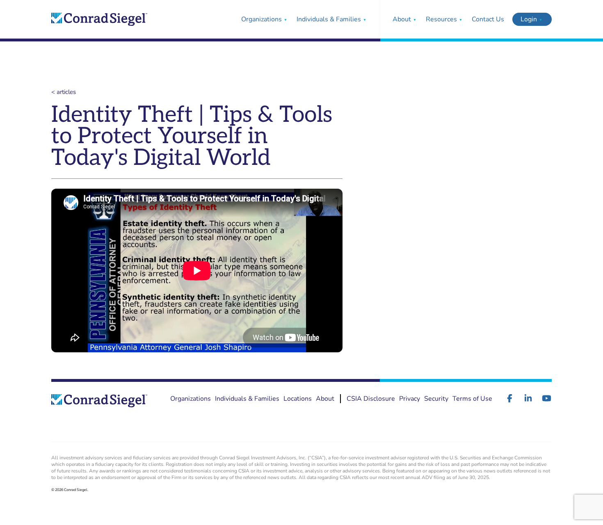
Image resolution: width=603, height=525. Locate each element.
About (402, 19)
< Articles (63, 92)
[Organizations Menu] (285, 19)
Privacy (409, 398)
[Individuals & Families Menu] (365, 19)
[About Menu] (415, 19)
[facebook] (510, 398)
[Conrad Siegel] (99, 19)
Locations (297, 398)
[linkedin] (528, 398)
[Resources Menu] (461, 19)
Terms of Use (472, 398)
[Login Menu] (541, 19)
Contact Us (488, 19)
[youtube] (546, 398)
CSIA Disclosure (371, 398)
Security (436, 398)
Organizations (261, 19)
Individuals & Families (329, 19)
